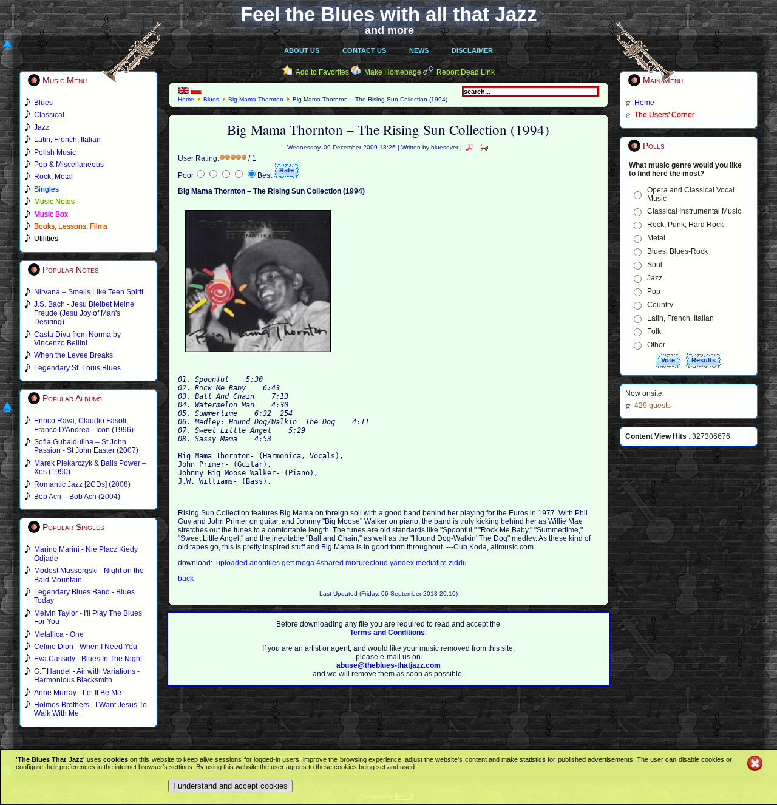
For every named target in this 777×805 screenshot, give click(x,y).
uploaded (232, 563)
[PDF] (470, 147)
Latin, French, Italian (680, 318)
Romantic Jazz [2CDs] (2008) (82, 484)
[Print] (484, 147)
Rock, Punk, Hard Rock (685, 224)
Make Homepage (392, 72)
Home (186, 99)
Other (656, 345)
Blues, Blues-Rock (677, 251)
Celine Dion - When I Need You (85, 646)
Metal (656, 238)
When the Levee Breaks (73, 355)
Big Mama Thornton (255, 99)
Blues (211, 99)
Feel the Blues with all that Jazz (388, 14)
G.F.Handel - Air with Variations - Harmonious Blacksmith (87, 675)
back (186, 578)
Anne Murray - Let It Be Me (77, 692)
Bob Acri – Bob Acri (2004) (77, 496)
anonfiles (265, 563)
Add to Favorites (322, 72)
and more (389, 30)
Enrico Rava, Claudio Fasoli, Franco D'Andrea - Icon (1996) (84, 424)
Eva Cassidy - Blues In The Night (88, 658)
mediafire (432, 563)
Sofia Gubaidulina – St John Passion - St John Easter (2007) (86, 446)
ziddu (458, 563)
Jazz (654, 278)
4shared (330, 563)
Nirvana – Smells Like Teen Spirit (88, 292)
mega (306, 563)
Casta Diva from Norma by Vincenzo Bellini (77, 338)
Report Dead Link (465, 72)
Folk (654, 331)
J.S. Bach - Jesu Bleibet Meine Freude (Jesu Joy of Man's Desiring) (84, 313)
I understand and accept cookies (230, 785)
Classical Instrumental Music (694, 211)
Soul (654, 264)
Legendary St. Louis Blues (77, 368)
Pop (653, 291)
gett (289, 563)
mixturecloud (367, 563)
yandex (403, 563)
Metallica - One (59, 634)
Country (660, 305)
